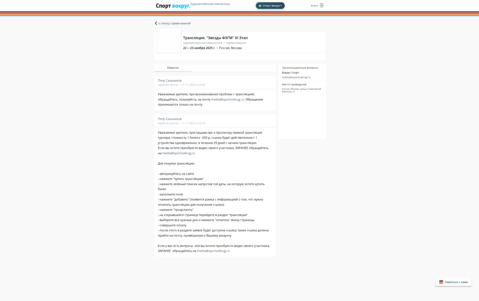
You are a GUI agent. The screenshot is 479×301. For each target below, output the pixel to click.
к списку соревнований (174, 23)
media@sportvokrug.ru (296, 77)
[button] (454, 282)
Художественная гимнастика (210, 4)
